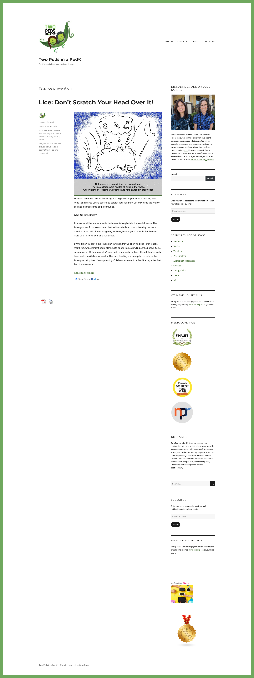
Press (195, 41)
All (174, 280)
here (186, 150)
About (180, 41)
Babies (176, 246)
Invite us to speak (196, 304)
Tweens (42, 136)
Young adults (53, 136)
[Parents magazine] (193, 592)
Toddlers (43, 130)
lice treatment (50, 143)
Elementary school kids (50, 133)
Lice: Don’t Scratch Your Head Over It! (96, 102)
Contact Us (208, 41)
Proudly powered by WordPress (74, 665)
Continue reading (84, 272)
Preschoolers (54, 130)
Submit (176, 219)
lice (40, 143)
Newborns (178, 241)
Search (174, 174)
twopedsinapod (46, 122)
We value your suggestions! (202, 159)
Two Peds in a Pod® (60, 59)
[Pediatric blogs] (193, 631)
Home (169, 41)
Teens (41, 139)
